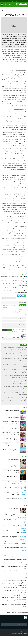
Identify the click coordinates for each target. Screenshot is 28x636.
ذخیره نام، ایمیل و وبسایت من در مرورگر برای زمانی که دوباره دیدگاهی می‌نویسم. (19, 331)
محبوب (13, 556)
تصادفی (5, 556)
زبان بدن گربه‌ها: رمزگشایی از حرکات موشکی (12, 487)
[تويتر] (18, 296)
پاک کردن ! (4, 330)
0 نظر (4, 10)
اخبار (26, 578)
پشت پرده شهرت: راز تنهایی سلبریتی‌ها (12, 476)
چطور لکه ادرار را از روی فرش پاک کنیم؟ (12, 498)
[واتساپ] (25, 296)
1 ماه (20, 582)
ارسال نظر (9, 330)
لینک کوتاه (17, 298)
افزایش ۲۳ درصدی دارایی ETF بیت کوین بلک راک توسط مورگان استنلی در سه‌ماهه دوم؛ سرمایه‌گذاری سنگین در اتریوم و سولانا (14, 400)
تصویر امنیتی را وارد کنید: (10, 337)
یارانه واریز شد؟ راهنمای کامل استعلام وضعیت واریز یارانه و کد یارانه (14, 587)
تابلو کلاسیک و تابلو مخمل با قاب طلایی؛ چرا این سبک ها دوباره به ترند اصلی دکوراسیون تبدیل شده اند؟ (11, 515)
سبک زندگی (24, 457)
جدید (22, 556)
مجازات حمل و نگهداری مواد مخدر (16, 14)
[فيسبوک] (21, 296)
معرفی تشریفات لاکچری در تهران (13, 459)
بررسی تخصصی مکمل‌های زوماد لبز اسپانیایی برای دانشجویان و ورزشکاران (14, 570)
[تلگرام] (23, 296)
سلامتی (25, 408)
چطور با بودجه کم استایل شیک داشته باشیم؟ (11, 519)
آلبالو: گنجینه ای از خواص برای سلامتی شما (12, 547)
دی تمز (19, 632)
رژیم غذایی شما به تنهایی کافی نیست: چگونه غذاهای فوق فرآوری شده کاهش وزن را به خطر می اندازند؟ (11, 543)
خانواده (25, 506)
